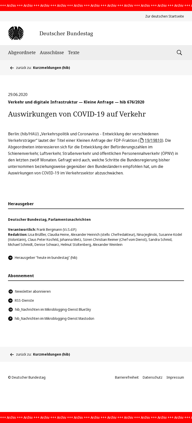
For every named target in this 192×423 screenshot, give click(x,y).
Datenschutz (152, 377)
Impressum (175, 377)
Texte (74, 52)
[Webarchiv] (50, 33)
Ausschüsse (52, 52)
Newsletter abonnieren (33, 291)
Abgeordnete (22, 52)
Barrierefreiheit (127, 377)
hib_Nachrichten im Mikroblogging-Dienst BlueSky (53, 309)
